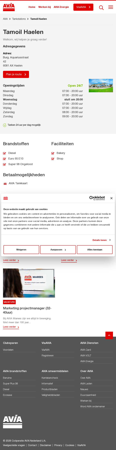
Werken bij (44, 7)
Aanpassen (56, 249)
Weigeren (21, 249)
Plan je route (14, 74)
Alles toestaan (94, 249)
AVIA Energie (61, 7)
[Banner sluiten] (111, 198)
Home (32, 7)
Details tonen (100, 240)
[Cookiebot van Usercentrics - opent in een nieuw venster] (91, 198)
